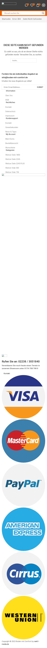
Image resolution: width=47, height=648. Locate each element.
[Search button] (43, 13)
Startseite (6, 19)
